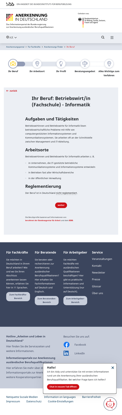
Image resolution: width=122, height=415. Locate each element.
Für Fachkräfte (34, 46)
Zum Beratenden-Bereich (46, 300)
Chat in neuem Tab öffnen (63, 386)
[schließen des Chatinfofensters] (113, 367)
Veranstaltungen (102, 259)
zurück (13, 90)
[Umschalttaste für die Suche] (103, 38)
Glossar (96, 286)
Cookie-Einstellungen (60, 401)
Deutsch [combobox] (19, 37)
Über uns (97, 293)
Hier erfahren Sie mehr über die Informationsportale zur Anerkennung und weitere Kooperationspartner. (32, 372)
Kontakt (97, 265)
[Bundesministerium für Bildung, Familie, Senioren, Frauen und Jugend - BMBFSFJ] (97, 20)
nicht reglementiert (66, 192)
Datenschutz (34, 401)
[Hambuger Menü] (112, 38)
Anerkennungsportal (15, 46)
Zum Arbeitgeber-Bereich (75, 300)
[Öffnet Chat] (110, 404)
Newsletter (98, 272)
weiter (61, 205)
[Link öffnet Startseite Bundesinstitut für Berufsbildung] (10, 4)
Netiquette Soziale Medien (22, 397)
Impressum (13, 401)
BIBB (71, 220)
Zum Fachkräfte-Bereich (18, 296)
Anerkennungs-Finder (53, 46)
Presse (96, 279)
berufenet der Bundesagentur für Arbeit (43, 220)
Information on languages (60, 397)
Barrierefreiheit (91, 397)
